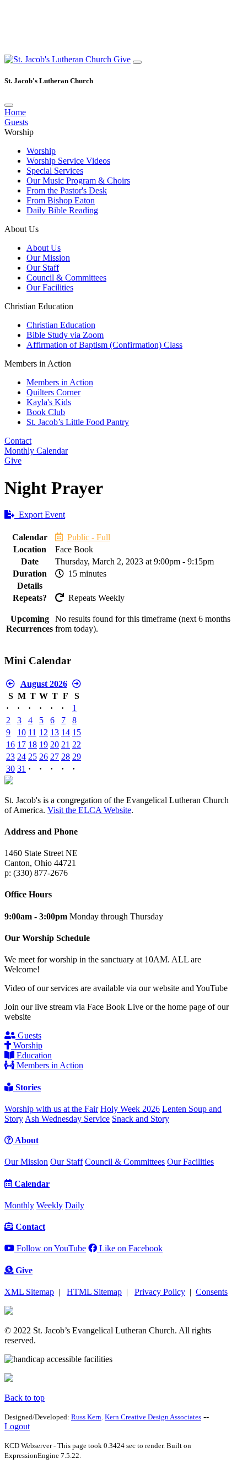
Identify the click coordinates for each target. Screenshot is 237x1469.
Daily (74, 1205)
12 (43, 732)
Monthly (19, 1205)
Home (15, 112)
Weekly (49, 1205)
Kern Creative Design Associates (153, 1417)
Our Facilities (49, 287)
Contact (17, 440)
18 (32, 744)
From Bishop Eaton (60, 200)
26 (43, 756)
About (26, 1140)
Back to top (24, 1397)
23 (10, 756)
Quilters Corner (53, 392)
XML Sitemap (29, 1291)
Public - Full (88, 537)
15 (76, 732)
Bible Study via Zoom (65, 335)
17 (21, 744)
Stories (27, 1087)
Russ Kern (86, 1417)
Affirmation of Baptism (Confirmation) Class (104, 344)
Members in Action (59, 382)
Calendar (31, 1183)
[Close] (8, 105)
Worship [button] (19, 132)
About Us (43, 247)
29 (76, 756)
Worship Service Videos (68, 160)
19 (43, 744)
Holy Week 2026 (130, 1108)
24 (21, 756)
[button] (59, 59)
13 (54, 732)
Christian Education (60, 325)
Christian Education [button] (38, 306)
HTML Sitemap (94, 1291)
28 (65, 756)
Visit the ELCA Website (89, 810)
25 (32, 756)
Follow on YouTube (50, 1248)
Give (122, 59)
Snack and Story (140, 1118)
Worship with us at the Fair (51, 1108)
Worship (41, 150)
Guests (16, 122)
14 (65, 732)
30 (10, 768)
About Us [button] (21, 229)
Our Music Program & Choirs (78, 180)
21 (65, 744)
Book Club (45, 412)
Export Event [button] (39, 514)
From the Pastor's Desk (66, 190)
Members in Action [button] (37, 363)
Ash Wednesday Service (67, 1118)
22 (76, 744)
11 (32, 732)
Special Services (54, 170)
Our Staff (42, 267)
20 (54, 744)
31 (21, 768)
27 (54, 756)
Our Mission (48, 257)
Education (33, 1055)
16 (10, 744)
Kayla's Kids (48, 402)
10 (21, 732)
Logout (17, 1426)
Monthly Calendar (36, 450)
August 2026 (43, 683)
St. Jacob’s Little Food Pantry (77, 422)
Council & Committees (66, 277)
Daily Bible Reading (62, 210)
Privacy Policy (159, 1291)
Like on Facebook (130, 1248)
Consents (212, 1291)
